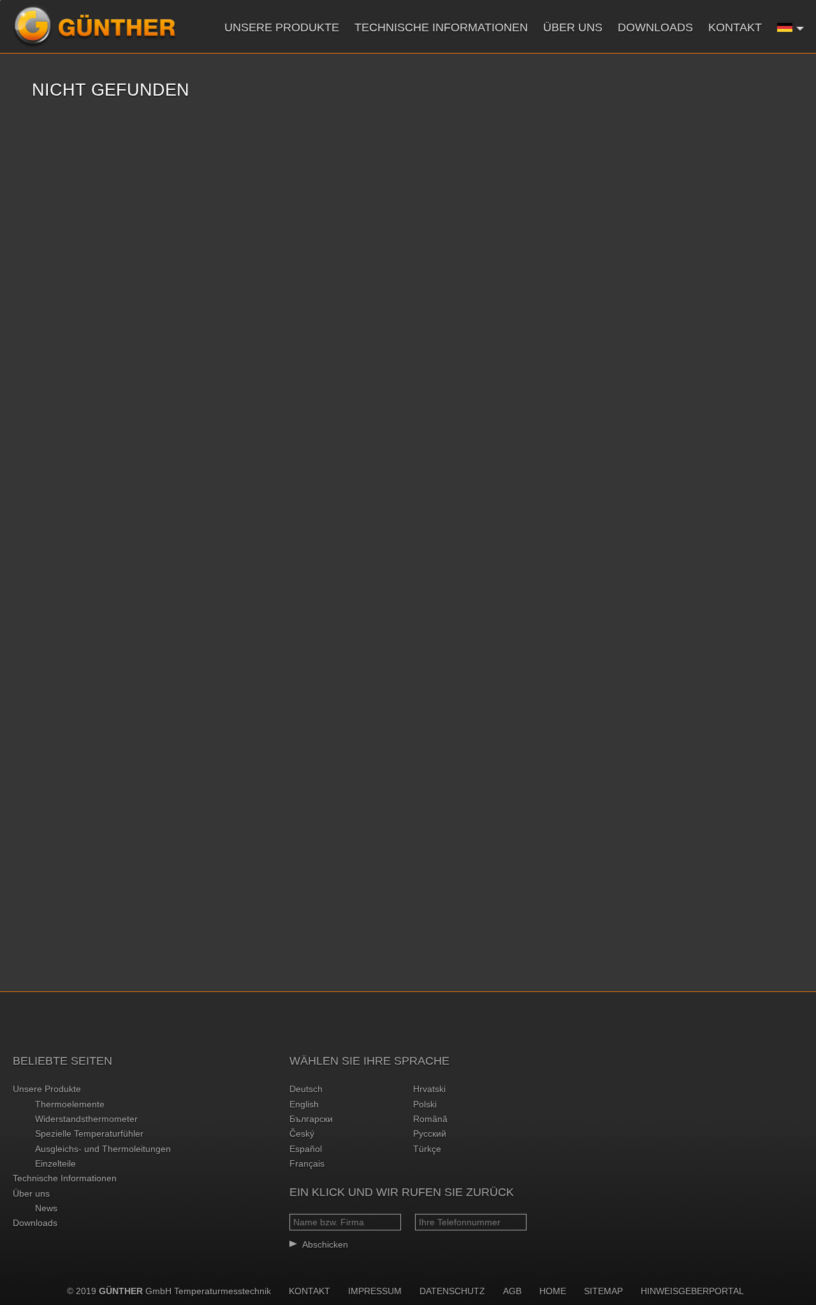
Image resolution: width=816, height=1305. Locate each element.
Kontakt (735, 27)
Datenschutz (452, 1291)
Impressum (375, 1291)
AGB (512, 1291)
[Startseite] (95, 26)
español (305, 1149)
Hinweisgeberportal (692, 1291)
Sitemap (603, 1291)
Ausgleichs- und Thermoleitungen (103, 1149)
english (304, 1104)
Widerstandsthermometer (86, 1119)
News (46, 1208)
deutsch (306, 1089)
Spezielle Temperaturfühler (89, 1133)
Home (552, 1291)
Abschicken (325, 1244)
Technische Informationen (441, 27)
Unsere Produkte (281, 27)
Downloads (655, 27)
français (306, 1163)
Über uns (572, 27)
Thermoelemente (70, 1104)
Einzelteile (55, 1163)
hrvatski (429, 1089)
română (430, 1119)
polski (425, 1104)
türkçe (427, 1149)
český (301, 1133)
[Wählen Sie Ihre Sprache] (791, 27)
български (311, 1119)
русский (429, 1133)
